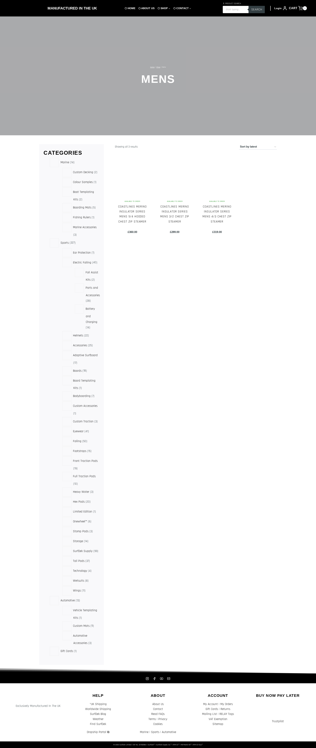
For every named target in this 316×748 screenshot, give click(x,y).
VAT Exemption (218, 719)
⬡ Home (130, 8)
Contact (158, 709)
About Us (158, 704)
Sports (155, 732)
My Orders (226, 704)
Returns (225, 709)
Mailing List (209, 714)
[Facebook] (154, 678)
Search (256, 9)
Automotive (169, 732)
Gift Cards (212, 709)
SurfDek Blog (98, 714)
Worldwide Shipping (98, 709)
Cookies (158, 724)
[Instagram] (147, 678)
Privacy (162, 719)
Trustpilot (278, 721)
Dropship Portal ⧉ (98, 732)
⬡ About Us (146, 8)
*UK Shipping (98, 704)
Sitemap (217, 724)
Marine (144, 732)
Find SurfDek (98, 724)
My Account (210, 704)
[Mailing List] (169, 678)
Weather (98, 719)
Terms (152, 719)
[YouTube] (162, 678)
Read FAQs (158, 714)
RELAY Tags (226, 714)
